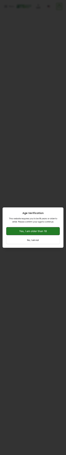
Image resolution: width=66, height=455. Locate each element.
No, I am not (33, 240)
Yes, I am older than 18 (33, 231)
